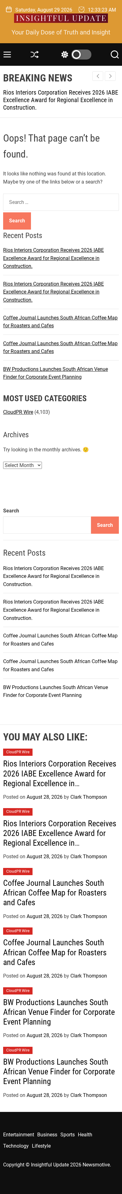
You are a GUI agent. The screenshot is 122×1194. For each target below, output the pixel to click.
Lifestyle (41, 1146)
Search (11, 511)
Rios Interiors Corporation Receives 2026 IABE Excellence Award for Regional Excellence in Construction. (53, 258)
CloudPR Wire (18, 412)
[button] (110, 76)
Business (47, 1135)
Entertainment (18, 1135)
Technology (16, 1146)
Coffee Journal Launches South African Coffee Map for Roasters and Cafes (55, 892)
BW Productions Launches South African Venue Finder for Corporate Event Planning (59, 1012)
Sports (67, 1135)
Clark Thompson (88, 797)
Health (85, 1135)
